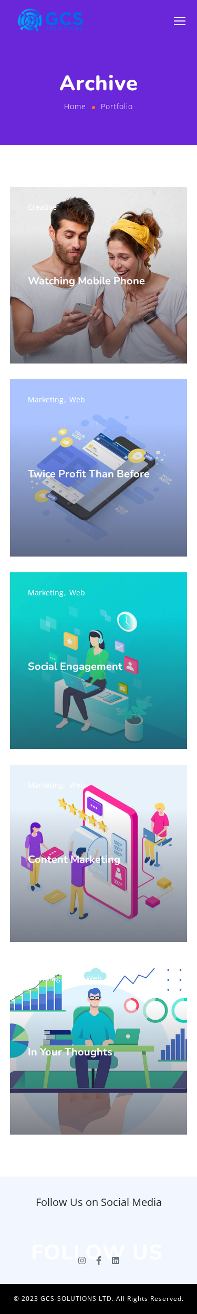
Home (75, 106)
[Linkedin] (115, 1260)
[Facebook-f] (99, 1260)
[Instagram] (82, 1260)
